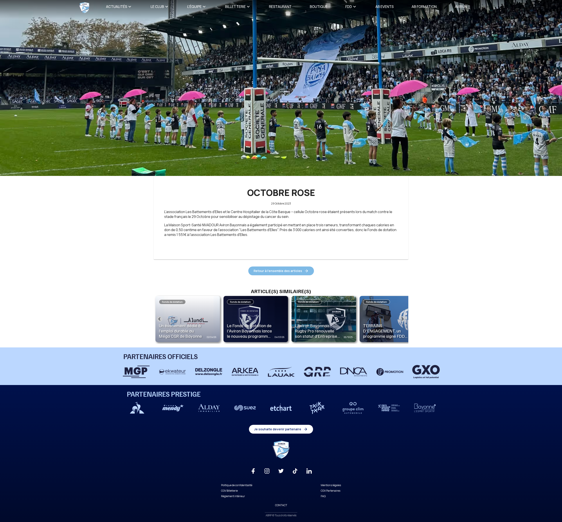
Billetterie (235, 6)
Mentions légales (331, 485)
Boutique (318, 6)
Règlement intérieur (233, 496)
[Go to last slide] (159, 319)
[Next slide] (402, 319)
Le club (157, 6)
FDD (348, 6)
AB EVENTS (384, 6)
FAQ (323, 496)
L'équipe (194, 6)
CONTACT (281, 505)
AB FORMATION (424, 6)
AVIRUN (461, 6)
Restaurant (280, 6)
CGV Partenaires (330, 491)
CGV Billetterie (229, 491)
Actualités (116, 6)
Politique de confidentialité (236, 485)
